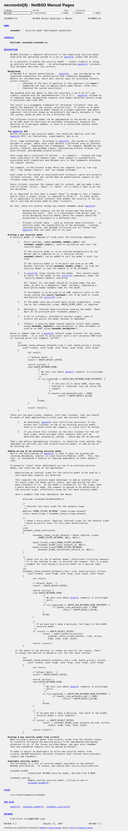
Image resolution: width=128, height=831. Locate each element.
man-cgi (73, 828)
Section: (36, 10)
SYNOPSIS (9, 37)
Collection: (80, 10)
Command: (8, 10)
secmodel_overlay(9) (58, 807)
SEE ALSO (9, 802)
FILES (7, 790)
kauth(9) (69, 57)
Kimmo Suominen (54, 828)
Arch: (67, 10)
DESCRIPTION (11, 49)
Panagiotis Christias (85, 828)
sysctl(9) (32, 273)
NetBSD (43, 828)
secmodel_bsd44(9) (38, 783)
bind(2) (69, 372)
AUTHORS (8, 814)
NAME (6, 26)
